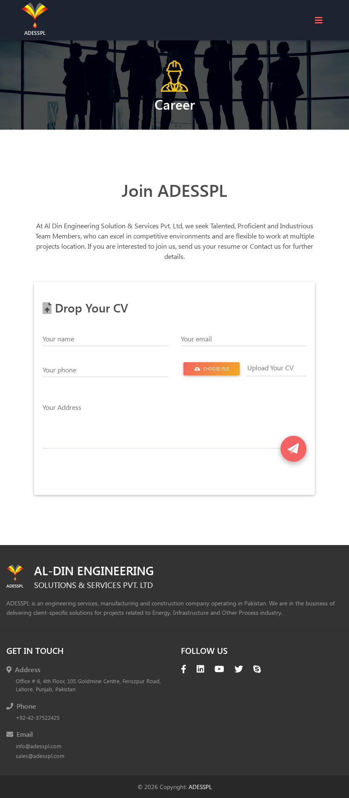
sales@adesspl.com (40, 755)
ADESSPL (200, 787)
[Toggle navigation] (319, 20)
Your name (58, 338)
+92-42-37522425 (38, 717)
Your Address (62, 407)
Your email (196, 338)
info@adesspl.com (38, 746)
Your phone (59, 369)
